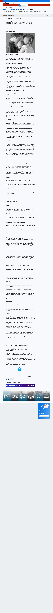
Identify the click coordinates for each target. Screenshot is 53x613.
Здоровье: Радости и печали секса (16, 382)
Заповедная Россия (34, 5)
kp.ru (33, 376)
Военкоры (16, 5)
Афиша (43, 5)
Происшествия (39, 5)
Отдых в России (28, 5)
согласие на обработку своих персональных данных (43, 417)
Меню (1, 1)
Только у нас (12, 5)
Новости (8, 5)
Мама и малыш (9, 382)
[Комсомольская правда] (7, 3)
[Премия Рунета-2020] (15, 3)
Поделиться (47, 15)
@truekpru (10, 374)
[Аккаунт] (51, 1)
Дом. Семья (4, 7)
